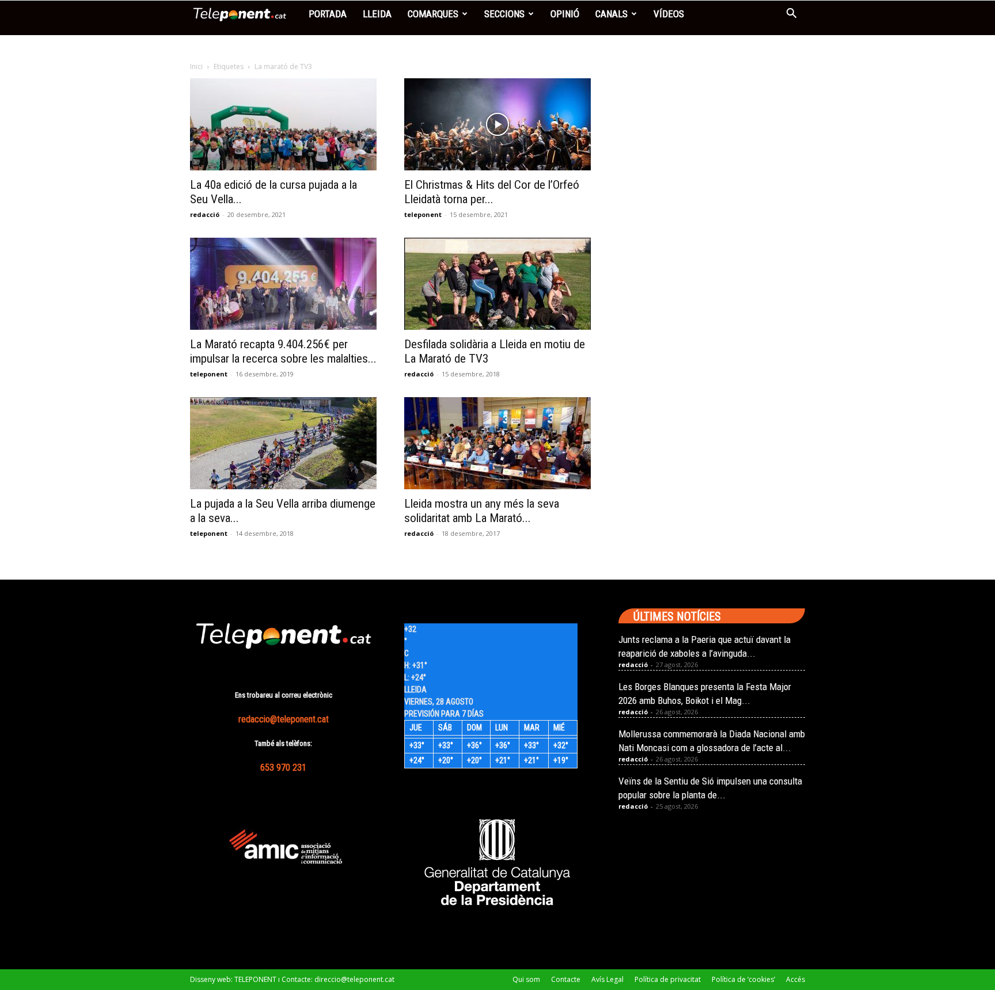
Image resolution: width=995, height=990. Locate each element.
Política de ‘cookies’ (743, 979)
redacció (204, 214)
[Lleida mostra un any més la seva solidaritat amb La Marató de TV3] (497, 443)
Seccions (504, 14)
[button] (791, 14)
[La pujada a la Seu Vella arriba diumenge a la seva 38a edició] (283, 443)
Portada (328, 14)
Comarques (433, 14)
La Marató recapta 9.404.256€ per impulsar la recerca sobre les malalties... (283, 351)
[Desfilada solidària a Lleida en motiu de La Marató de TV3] (497, 284)
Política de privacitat (668, 979)
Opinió (564, 14)
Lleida (377, 14)
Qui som (526, 979)
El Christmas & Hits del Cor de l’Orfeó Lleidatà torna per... (491, 192)
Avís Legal (607, 979)
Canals (611, 14)
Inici (196, 66)
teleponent (423, 214)
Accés (795, 979)
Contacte (565, 979)
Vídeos (669, 14)
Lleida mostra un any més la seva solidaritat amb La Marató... (481, 511)
